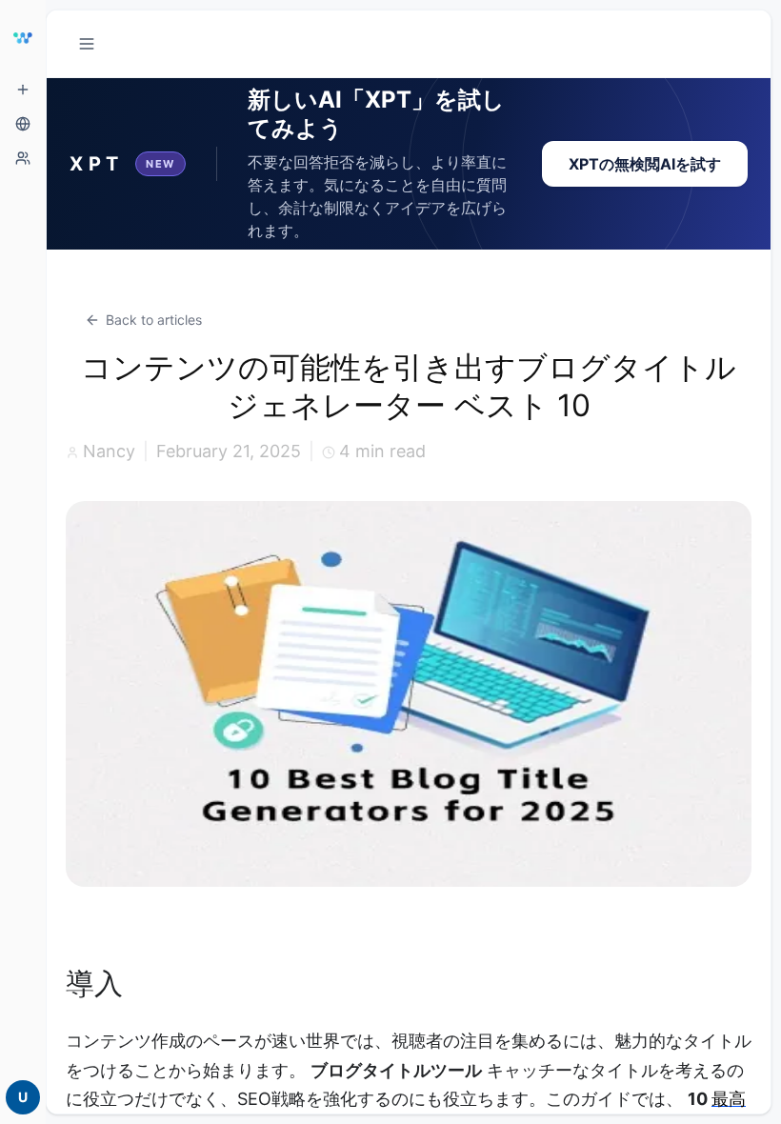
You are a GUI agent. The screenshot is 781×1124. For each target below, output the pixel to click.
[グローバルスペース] (23, 124)
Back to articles (154, 319)
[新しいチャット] (23, 89)
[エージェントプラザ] (23, 158)
